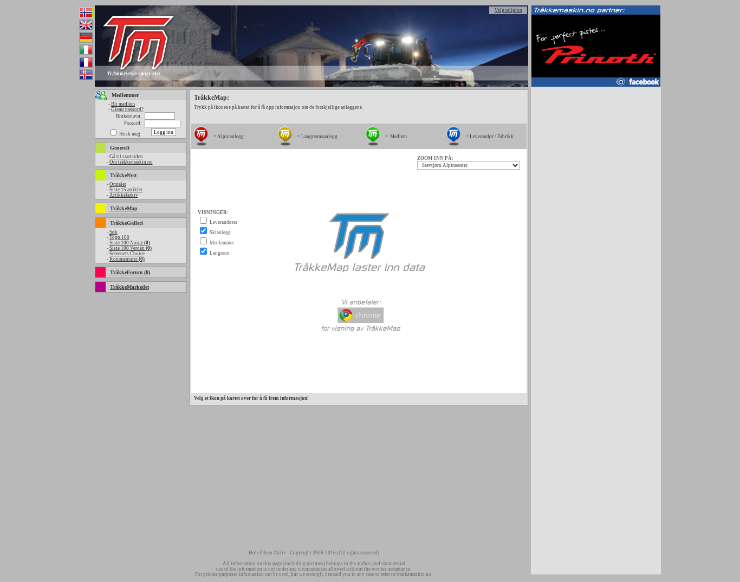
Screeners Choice (127, 253)
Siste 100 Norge (129, 242)
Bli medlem (123, 104)
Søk (113, 232)
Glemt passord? (127, 109)
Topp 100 (119, 237)
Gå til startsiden (126, 156)
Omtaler (117, 184)
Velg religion (508, 10)
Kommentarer (127, 259)
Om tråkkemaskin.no (131, 162)
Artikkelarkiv (123, 195)
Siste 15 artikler (125, 189)
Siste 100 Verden (130, 248)
